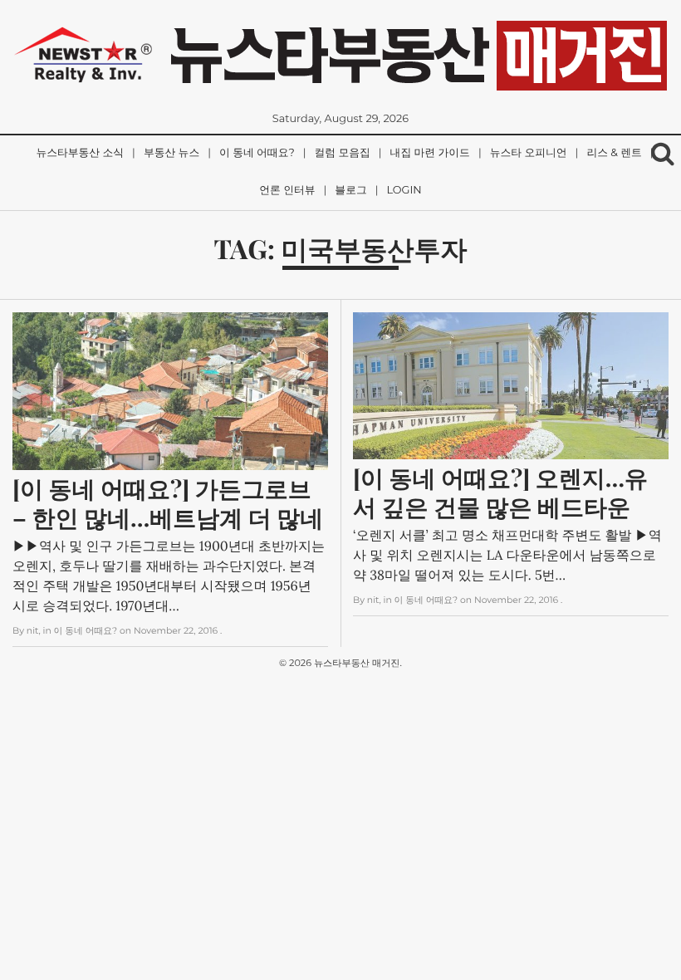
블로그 (350, 190)
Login (404, 190)
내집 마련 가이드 (430, 153)
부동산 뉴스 (171, 153)
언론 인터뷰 (287, 190)
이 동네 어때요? (257, 153)
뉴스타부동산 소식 (80, 153)
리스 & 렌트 (613, 153)
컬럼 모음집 (342, 153)
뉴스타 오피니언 (528, 153)
